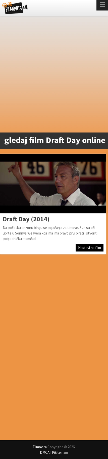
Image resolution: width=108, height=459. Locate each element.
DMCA (44, 452)
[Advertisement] (54, 75)
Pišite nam (60, 452)
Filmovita (40, 446)
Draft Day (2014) (26, 219)
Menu (102, 5)
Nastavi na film (89, 247)
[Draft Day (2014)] (53, 183)
